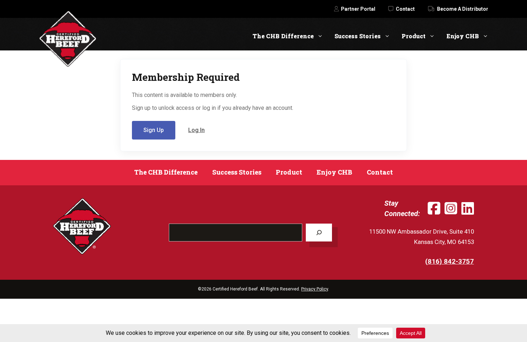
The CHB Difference (283, 36)
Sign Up (153, 130)
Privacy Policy (314, 289)
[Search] (319, 232)
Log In (196, 130)
